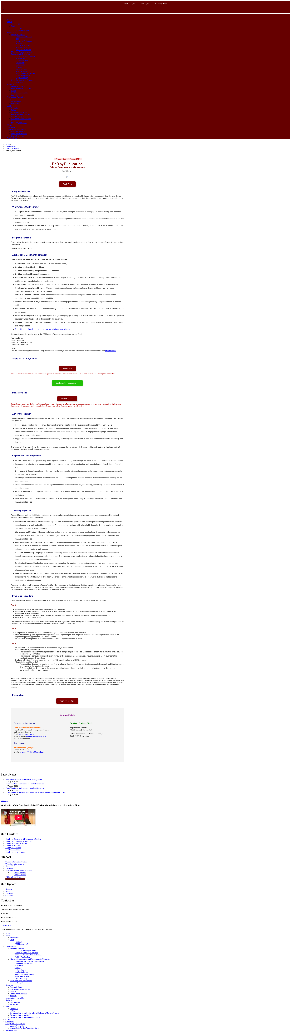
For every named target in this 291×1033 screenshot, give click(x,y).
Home (7, 144)
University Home (160, 4)
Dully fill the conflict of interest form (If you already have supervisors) (42, 329)
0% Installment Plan (13, 877)
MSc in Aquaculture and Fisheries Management (23, 779)
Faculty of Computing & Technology (19, 841)
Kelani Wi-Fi (10, 866)
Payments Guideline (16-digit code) (19, 870)
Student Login (129, 4)
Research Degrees (12, 148)
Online (8, 879)
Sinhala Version (20, 872)
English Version (20, 875)
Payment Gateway (18, 879)
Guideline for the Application (67, 383)
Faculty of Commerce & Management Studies (23, 839)
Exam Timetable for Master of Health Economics (24, 784)
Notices (8, 889)
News (7, 891)
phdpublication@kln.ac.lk (36, 736)
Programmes (10, 146)
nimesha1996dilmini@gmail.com (31, 752)
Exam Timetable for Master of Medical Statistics (24, 788)
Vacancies (9, 893)
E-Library (9, 868)
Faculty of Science (12, 850)
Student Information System (16, 862)
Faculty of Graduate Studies (16, 843)
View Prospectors (67, 701)
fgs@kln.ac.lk (110, 350)
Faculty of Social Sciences (15, 852)
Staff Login (144, 4)
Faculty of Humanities (14, 845)
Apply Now (67, 184)
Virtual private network (14, 864)
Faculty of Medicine (13, 847)
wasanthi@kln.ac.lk (26, 734)
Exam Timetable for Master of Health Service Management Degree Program (35, 792)
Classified (9, 895)
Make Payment (67, 399)
